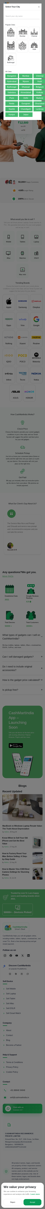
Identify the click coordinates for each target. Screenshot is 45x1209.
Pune (11, 98)
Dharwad (26, 87)
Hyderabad (11, 81)
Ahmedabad (26, 92)
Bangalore (11, 76)
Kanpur (12, 115)
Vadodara (12, 92)
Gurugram (25, 103)
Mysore (26, 81)
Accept (32, 1202)
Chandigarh (26, 109)
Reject (12, 1202)
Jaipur (25, 115)
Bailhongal (11, 87)
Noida (11, 103)
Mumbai (25, 76)
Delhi (26, 98)
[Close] (39, 7)
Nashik (12, 109)
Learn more (35, 1194)
